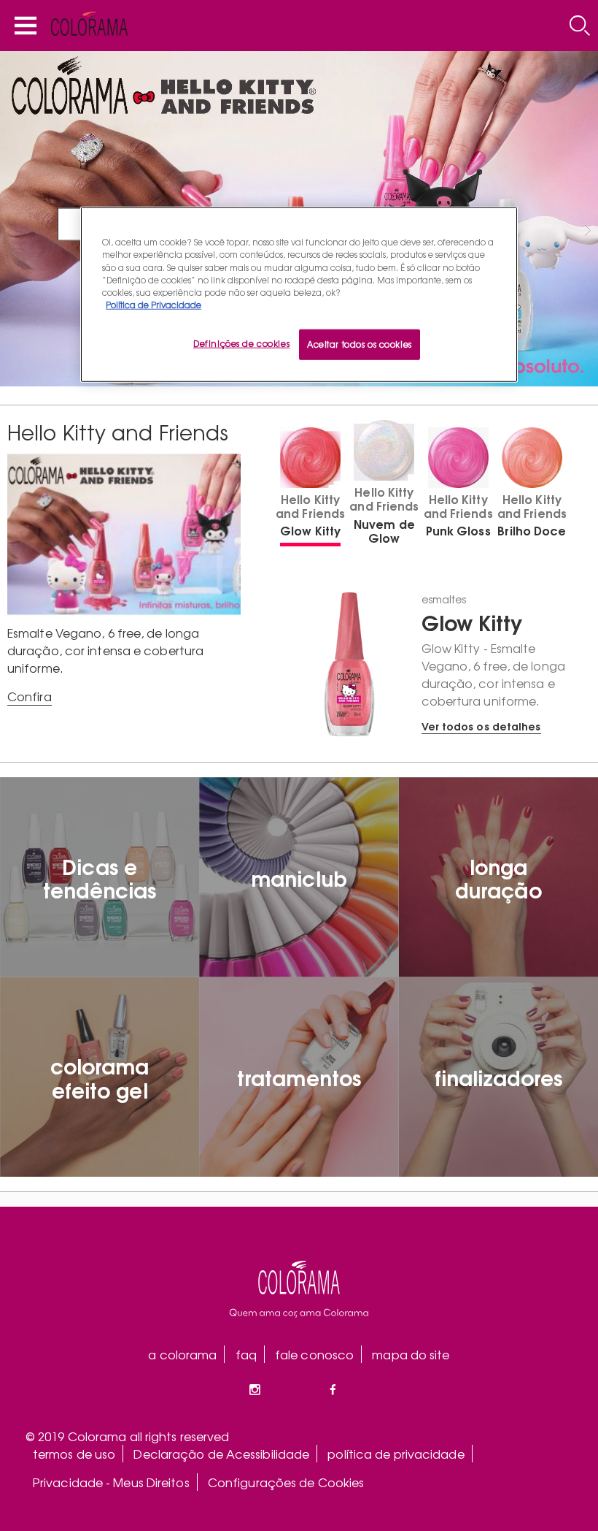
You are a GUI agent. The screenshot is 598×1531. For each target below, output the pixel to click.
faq (246, 1354)
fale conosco (314, 1354)
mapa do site (410, 1354)
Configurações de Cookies (286, 1482)
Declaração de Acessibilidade (221, 1453)
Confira (29, 696)
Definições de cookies (241, 343)
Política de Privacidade (153, 304)
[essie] (299, 1288)
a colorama (182, 1354)
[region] (299, 294)
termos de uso (74, 1453)
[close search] (580, 25)
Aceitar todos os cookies (359, 344)
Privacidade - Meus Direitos (111, 1482)
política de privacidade (395, 1453)
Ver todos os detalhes (481, 725)
